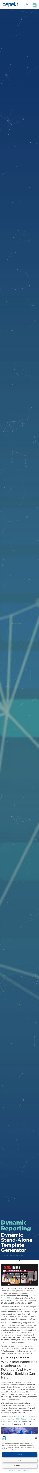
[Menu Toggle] (34, 5)
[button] (36, 1438)
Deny (20, 1460)
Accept (19, 1455)
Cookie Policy (13, 1470)
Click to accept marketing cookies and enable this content (19, 1275)
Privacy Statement (23, 1470)
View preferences (19, 1466)
